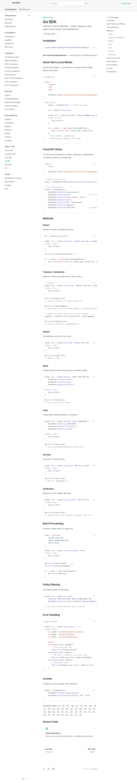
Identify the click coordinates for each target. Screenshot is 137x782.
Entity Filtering (112, 61)
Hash (110, 48)
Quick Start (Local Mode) (116, 24)
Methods (110, 31)
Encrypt (111, 51)
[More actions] (58, 34)
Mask (110, 44)
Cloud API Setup (113, 27)
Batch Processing (113, 58)
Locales (109, 68)
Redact (110, 41)
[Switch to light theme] (25, 779)
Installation (111, 20)
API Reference (24, 9)
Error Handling (112, 65)
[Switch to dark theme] (28, 779)
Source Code (111, 72)
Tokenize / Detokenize (116, 37)
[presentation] (70, 47)
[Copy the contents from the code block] (94, 47)
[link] (70, 732)
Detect (110, 34)
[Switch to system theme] (23, 779)
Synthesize (112, 54)
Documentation (11, 9)
